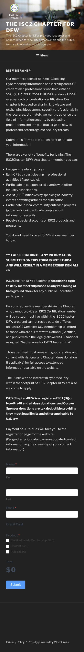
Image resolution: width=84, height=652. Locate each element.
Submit (15, 585)
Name (11, 464)
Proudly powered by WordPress (48, 642)
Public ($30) (18, 551)
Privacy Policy (15, 642)
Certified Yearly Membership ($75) (32, 540)
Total (9, 562)
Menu (44, 55)
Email (11, 508)
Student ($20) (19, 546)
